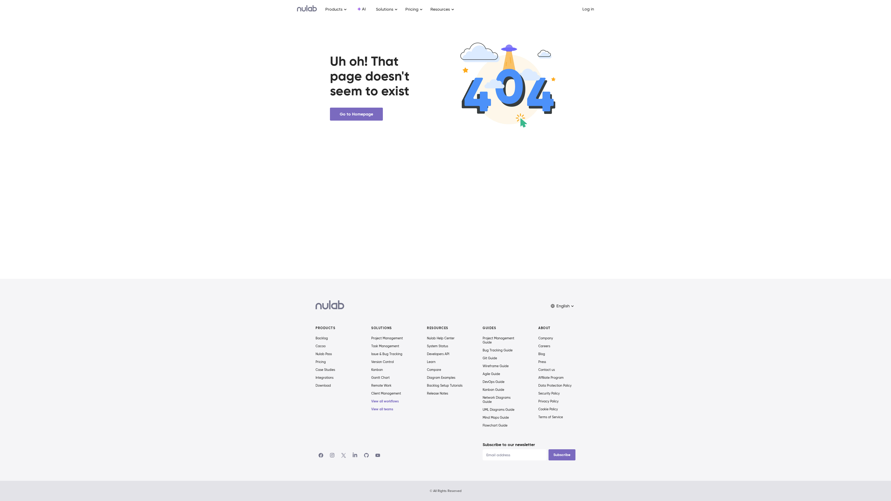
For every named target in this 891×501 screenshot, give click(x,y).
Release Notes (437, 393)
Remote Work (381, 385)
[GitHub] (366, 455)
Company (545, 338)
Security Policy (549, 393)
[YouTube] (377, 455)
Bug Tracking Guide (498, 350)
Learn (431, 362)
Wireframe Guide (496, 366)
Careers (544, 346)
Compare (434, 370)
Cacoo (321, 346)
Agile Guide (491, 374)
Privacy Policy (548, 401)
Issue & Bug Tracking (386, 354)
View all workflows (385, 401)
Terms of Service (550, 417)
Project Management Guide (498, 340)
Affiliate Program (551, 378)
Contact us (546, 370)
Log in (588, 9)
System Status (437, 346)
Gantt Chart (380, 378)
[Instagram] (332, 455)
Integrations (324, 378)
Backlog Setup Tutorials (444, 385)
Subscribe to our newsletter (509, 444)
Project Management (387, 338)
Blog (541, 354)
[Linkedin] (355, 455)
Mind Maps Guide (496, 417)
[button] (562, 306)
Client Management (386, 393)
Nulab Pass (324, 354)
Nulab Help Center (441, 338)
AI (364, 9)
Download (323, 385)
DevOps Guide (493, 382)
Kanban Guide (493, 390)
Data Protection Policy (554, 385)
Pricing (321, 362)
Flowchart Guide (495, 425)
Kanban (377, 370)
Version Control (382, 362)
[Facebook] (321, 455)
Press (542, 362)
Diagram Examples (441, 378)
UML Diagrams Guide (498, 410)
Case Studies (325, 370)
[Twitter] (343, 455)
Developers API (438, 354)
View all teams (382, 409)
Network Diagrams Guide (496, 399)
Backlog (322, 338)
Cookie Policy (548, 409)
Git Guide (490, 358)
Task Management (385, 346)
